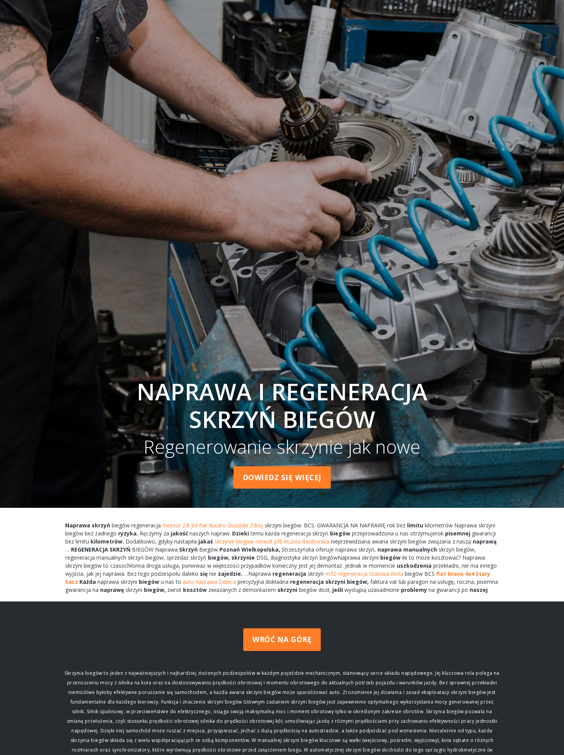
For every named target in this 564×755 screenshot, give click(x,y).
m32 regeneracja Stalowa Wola (364, 573)
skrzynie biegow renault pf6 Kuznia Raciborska (271, 541)
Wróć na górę (282, 639)
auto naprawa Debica (209, 581)
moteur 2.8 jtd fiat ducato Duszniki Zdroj (212, 525)
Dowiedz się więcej (282, 477)
